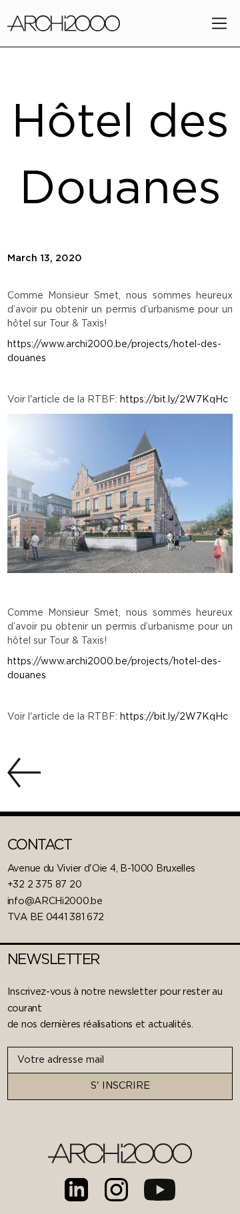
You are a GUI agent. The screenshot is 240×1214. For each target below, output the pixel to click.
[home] (63, 23)
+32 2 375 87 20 (44, 884)
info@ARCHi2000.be (55, 901)
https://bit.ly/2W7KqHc (174, 400)
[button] (219, 23)
